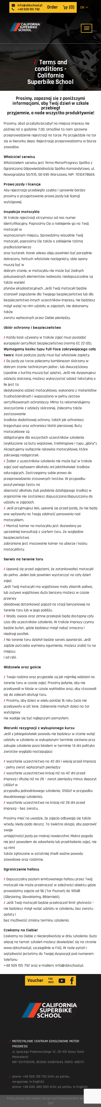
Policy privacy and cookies (24, 1098)
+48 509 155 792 (28, 9)
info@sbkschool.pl (29, 5)
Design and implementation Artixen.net (68, 1098)
